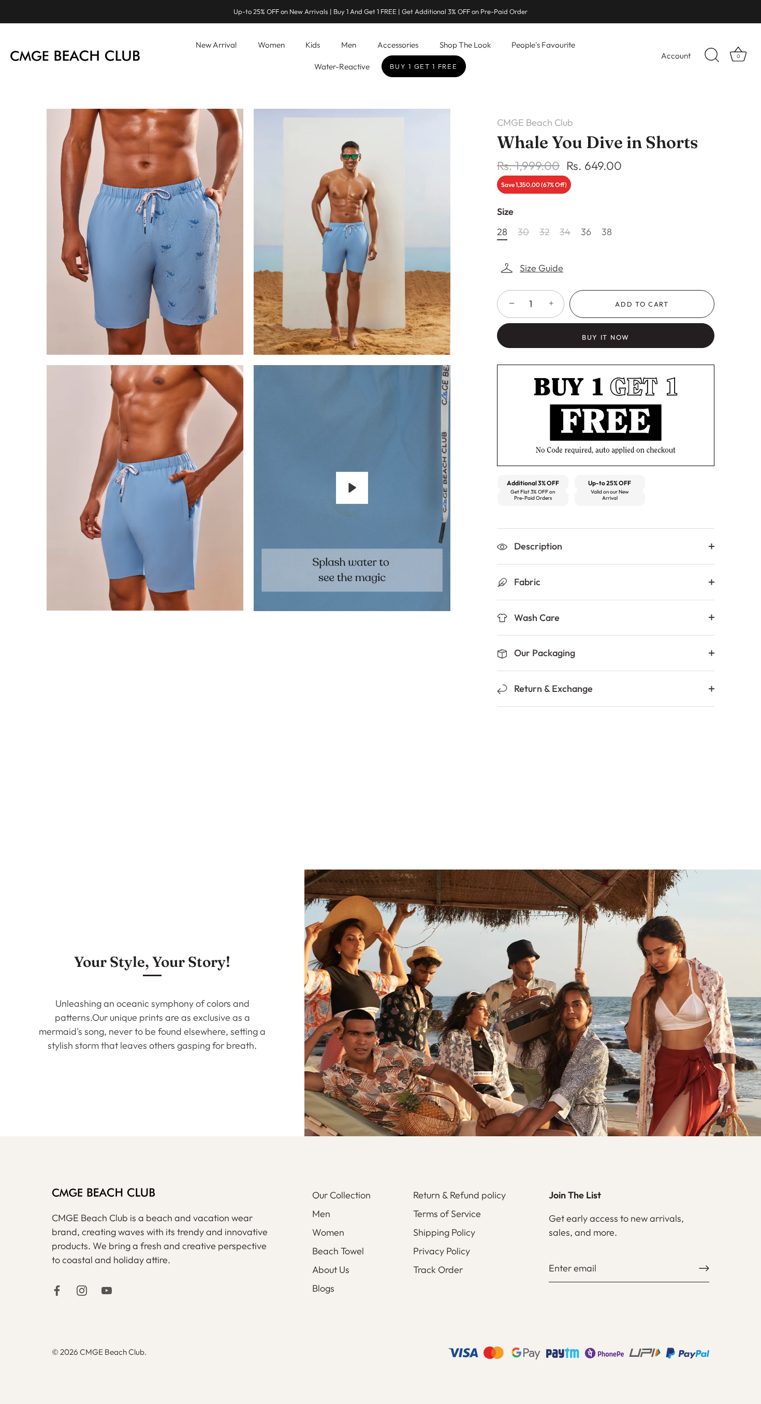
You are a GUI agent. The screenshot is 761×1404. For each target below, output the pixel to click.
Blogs (323, 1288)
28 (502, 232)
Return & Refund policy (459, 1195)
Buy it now (606, 337)
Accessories (397, 45)
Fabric (526, 582)
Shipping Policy (444, 1232)
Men (348, 45)
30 (523, 232)
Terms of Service (447, 1214)
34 (565, 232)
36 (586, 232)
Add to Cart (642, 304)
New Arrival (216, 45)
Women (271, 45)
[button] (532, 268)
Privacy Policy (441, 1251)
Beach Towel (338, 1251)
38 (607, 232)
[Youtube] (106, 1289)
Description (537, 546)
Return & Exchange (552, 688)
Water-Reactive (342, 66)
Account (676, 56)
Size (505, 212)
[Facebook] (57, 1289)
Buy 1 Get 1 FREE (423, 66)
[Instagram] (82, 1289)
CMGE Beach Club (535, 122)
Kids (312, 45)
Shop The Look (465, 45)
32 (544, 232)
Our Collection (341, 1195)
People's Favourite (543, 45)
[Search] (711, 55)
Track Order (438, 1270)
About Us (330, 1270)
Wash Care (536, 618)
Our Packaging (543, 653)
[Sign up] (704, 1268)
